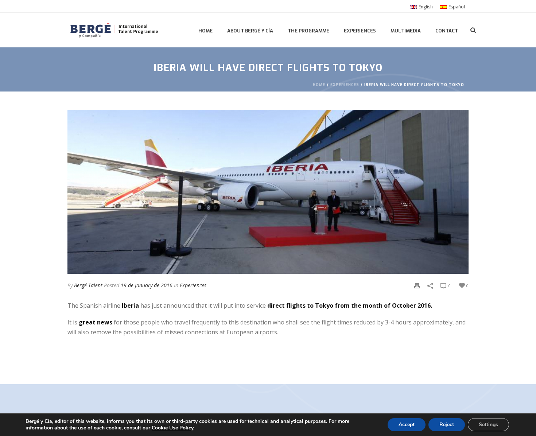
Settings (488, 424)
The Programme (308, 31)
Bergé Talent (88, 285)
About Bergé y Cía (250, 31)
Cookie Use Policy (172, 427)
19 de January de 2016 (146, 285)
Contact (446, 31)
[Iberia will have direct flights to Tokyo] (268, 192)
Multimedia (406, 31)
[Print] (417, 285)
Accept (407, 424)
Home (205, 31)
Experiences (360, 31)
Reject (446, 424)
